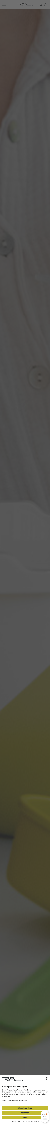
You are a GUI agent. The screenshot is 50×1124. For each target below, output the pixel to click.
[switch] (45, 1119)
